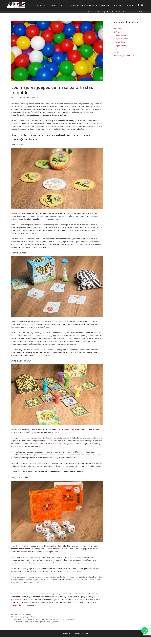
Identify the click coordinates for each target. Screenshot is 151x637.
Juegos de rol (119, 42)
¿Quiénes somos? (93, 12)
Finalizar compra (128, 12)
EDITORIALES (131, 5)
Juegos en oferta (121, 45)
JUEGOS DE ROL (56, 5)
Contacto (140, 12)
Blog (103, 12)
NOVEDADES (119, 5)
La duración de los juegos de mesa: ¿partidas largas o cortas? (36, 622)
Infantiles (118, 32)
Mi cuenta (110, 12)
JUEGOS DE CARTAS (71, 5)
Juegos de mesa (121, 39)
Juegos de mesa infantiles (23, 614)
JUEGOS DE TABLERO (38, 5)
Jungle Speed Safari (65, 429)
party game (33, 617)
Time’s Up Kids (27, 324)
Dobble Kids (16, 213)
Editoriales (118, 28)
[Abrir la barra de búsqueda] (142, 5)
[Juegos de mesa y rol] (17, 5)
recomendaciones (44, 617)
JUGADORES (105, 5)
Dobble (48, 213)
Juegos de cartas (121, 35)
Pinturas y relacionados (124, 55)
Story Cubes (58, 546)
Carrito (118, 12)
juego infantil (18, 617)
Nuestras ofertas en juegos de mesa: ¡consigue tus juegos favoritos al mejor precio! (44, 619)
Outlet (116, 52)
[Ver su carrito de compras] (138, 5)
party (26, 617)
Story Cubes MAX (18, 546)
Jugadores (118, 49)
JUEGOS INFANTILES (89, 5)
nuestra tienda (17, 605)
